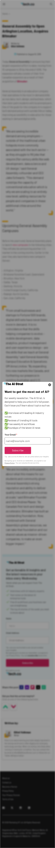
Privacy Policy (10, 463)
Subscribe (18, 450)
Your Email (11, 434)
